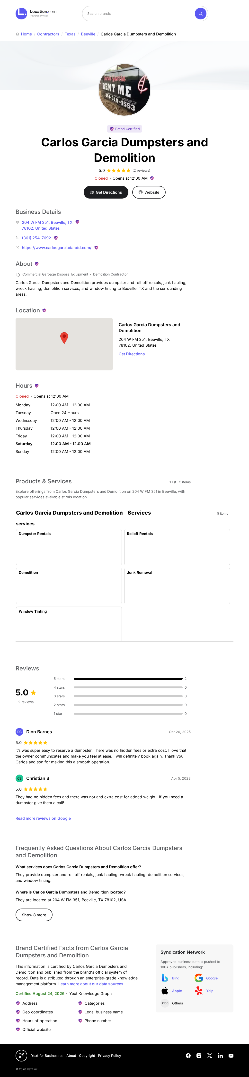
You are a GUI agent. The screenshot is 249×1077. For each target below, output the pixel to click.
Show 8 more (34, 914)
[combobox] (145, 13)
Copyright (87, 1055)
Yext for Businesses (47, 1055)
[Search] (200, 13)
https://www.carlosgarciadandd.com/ (56, 247)
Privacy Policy (109, 1055)
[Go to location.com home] (36, 13)
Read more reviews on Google (43, 818)
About (71, 1055)
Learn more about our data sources (90, 983)
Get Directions (132, 353)
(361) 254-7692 (36, 237)
